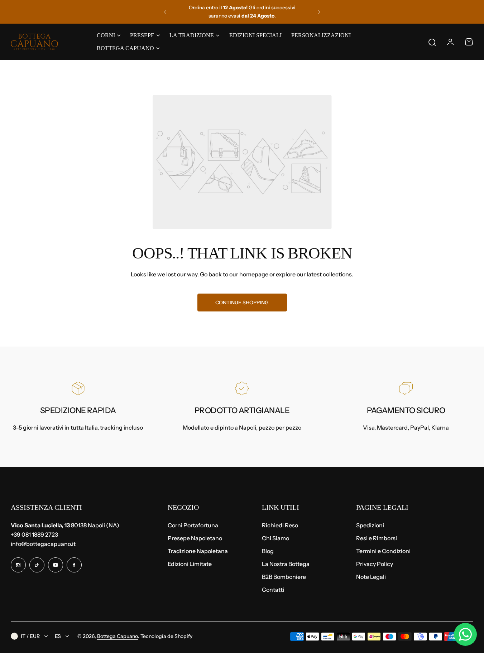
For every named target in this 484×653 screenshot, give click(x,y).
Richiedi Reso (280, 525)
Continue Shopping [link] (242, 302)
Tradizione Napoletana (198, 551)
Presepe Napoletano (195, 538)
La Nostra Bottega (286, 563)
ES (58, 636)
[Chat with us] (465, 634)
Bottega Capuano (117, 636)
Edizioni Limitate (190, 563)
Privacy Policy (374, 563)
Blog (268, 551)
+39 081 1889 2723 (34, 534)
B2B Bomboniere (284, 576)
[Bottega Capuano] (34, 42)
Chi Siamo (275, 538)
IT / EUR (30, 636)
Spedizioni (370, 525)
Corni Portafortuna (193, 525)
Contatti (273, 589)
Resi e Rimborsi (376, 538)
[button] (165, 11)
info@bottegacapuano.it (43, 543)
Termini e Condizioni (383, 551)
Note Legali (371, 576)
